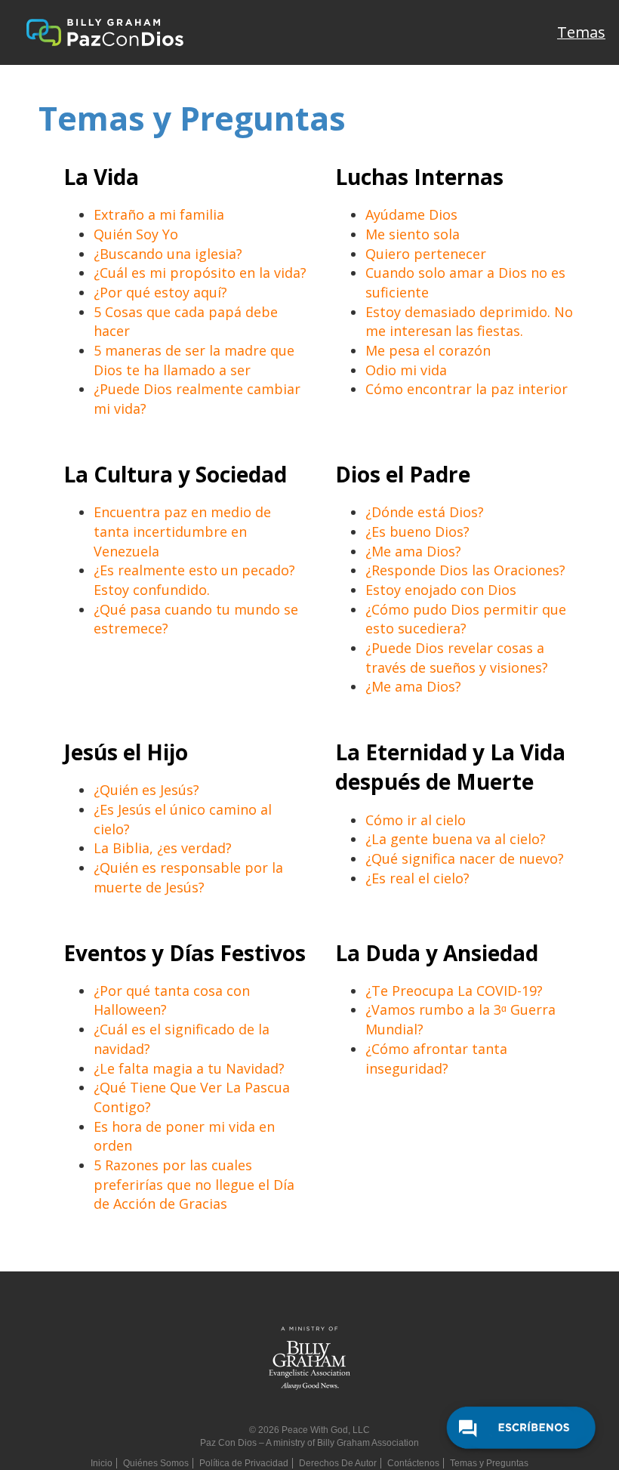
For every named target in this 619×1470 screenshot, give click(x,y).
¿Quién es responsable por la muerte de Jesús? (188, 877)
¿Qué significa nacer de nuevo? (464, 858)
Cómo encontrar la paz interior (466, 389)
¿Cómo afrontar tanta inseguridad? (436, 1058)
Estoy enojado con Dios (440, 590)
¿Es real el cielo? (417, 878)
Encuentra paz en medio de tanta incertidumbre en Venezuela (182, 531)
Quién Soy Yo (136, 234)
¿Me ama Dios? (413, 551)
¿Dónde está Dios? (424, 512)
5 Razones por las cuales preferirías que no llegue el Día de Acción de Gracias (194, 1184)
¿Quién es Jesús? (146, 790)
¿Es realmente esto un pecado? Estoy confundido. (194, 580)
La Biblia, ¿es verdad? (163, 848)
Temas (581, 32)
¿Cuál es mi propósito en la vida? (200, 272)
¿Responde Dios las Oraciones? (465, 570)
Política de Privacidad (243, 1463)
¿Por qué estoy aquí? (160, 292)
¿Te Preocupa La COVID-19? (454, 991)
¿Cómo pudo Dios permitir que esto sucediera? (465, 619)
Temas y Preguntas (489, 1463)
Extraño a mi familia (159, 214)
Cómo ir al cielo (415, 820)
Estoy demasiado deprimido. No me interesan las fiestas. (469, 322)
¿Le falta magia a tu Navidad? (189, 1068)
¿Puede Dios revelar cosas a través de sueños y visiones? (456, 657)
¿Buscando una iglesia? (168, 254)
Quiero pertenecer (425, 254)
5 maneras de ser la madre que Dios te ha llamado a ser (194, 360)
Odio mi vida (406, 370)
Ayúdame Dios (411, 214)
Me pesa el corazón (428, 350)
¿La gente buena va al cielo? (455, 839)
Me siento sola (412, 234)
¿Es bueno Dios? (417, 531)
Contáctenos (413, 1463)
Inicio (101, 1463)
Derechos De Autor (338, 1463)
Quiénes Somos (156, 1463)
